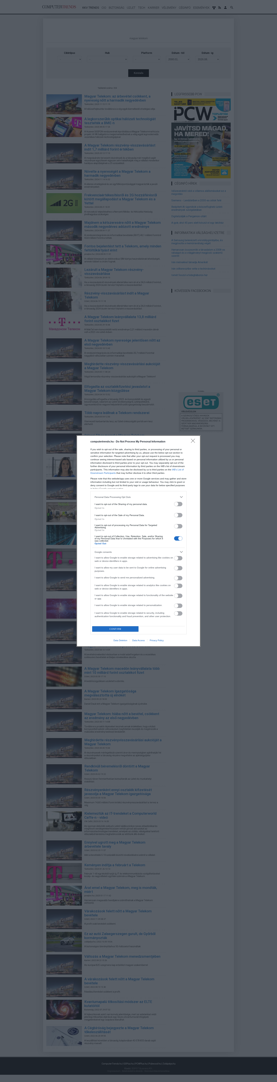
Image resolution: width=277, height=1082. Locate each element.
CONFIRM (115, 629)
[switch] (178, 504)
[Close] (194, 442)
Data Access (138, 640)
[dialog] (138, 541)
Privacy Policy (157, 640)
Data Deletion (120, 640)
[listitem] (138, 497)
